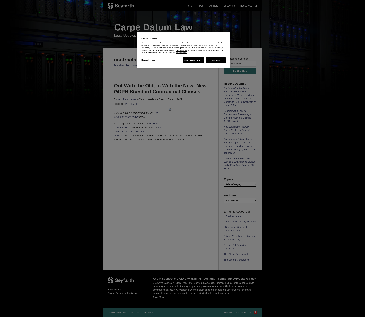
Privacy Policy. (181, 52)
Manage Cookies (148, 60)
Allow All (216, 60)
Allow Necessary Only (193, 60)
